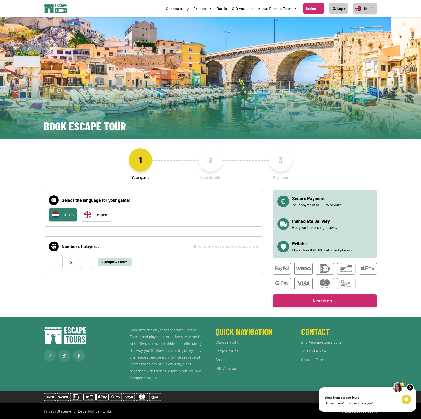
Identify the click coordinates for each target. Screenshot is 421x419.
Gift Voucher (242, 8)
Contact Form (312, 359)
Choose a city (177, 8)
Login (341, 8)
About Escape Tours (275, 8)
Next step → (325, 300)
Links (107, 411)
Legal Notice (89, 411)
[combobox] (365, 8)
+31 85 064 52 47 (314, 350)
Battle (222, 8)
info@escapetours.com (321, 342)
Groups (199, 8)
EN (365, 8)
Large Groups (227, 350)
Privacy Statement (59, 411)
